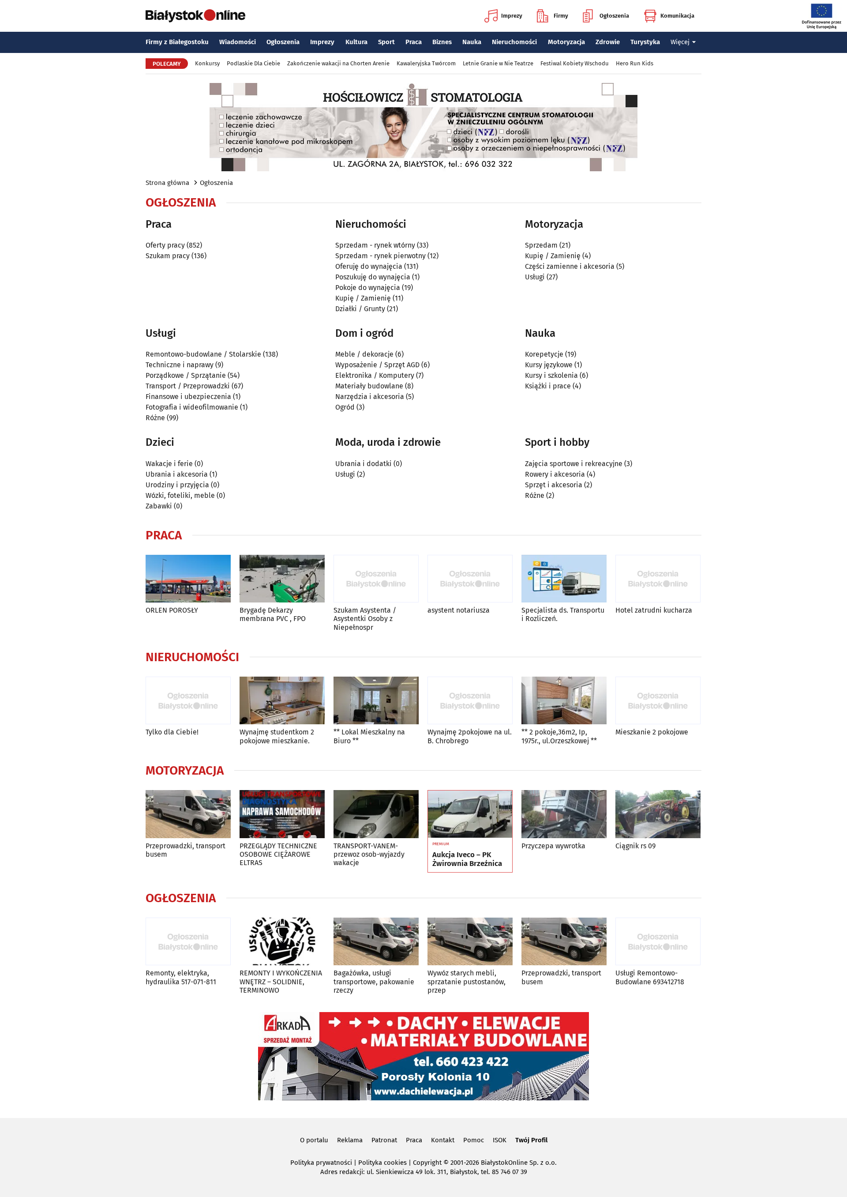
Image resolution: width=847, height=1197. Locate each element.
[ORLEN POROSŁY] (188, 579)
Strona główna (167, 183)
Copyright (427, 1163)
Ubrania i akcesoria (177, 474)
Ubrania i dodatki (363, 463)
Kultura (356, 42)
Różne (155, 418)
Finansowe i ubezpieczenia (188, 396)
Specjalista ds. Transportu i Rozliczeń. (562, 614)
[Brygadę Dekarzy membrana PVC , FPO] (282, 579)
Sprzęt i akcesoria (553, 485)
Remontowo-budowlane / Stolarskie (203, 354)
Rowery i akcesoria (555, 474)
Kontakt (442, 1140)
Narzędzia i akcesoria (369, 396)
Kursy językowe (549, 365)
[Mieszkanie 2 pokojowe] (658, 701)
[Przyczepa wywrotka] (564, 814)
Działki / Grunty (360, 309)
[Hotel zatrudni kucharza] (658, 579)
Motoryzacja (566, 42)
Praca (413, 42)
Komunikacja (677, 15)
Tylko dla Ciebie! (172, 732)
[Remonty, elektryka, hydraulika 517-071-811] (188, 942)
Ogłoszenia (614, 15)
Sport (386, 42)
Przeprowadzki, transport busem (185, 850)
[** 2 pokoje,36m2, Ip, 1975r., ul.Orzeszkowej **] (564, 701)
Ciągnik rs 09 (635, 846)
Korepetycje (544, 354)
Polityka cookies (382, 1163)
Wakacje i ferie (169, 463)
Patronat (384, 1140)
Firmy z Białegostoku (177, 42)
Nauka (471, 42)
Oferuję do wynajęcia (368, 266)
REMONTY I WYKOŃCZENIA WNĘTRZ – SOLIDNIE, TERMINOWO (281, 981)
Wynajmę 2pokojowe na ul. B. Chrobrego (469, 736)
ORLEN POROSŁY (172, 610)
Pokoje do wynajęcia (367, 287)
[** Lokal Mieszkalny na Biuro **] (376, 701)
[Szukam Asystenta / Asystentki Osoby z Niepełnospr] (376, 579)
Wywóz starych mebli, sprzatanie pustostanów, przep (466, 981)
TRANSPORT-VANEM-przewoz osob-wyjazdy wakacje (369, 854)
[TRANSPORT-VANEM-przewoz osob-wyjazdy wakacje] (376, 814)
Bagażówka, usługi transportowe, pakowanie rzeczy (374, 981)
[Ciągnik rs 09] (658, 814)
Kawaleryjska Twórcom (426, 63)
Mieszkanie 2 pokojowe (651, 732)
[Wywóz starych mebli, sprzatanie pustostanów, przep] (470, 942)
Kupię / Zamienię (363, 298)
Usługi (535, 277)
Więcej (680, 42)
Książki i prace (548, 386)
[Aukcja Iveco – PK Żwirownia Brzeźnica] (470, 814)
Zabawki (159, 506)
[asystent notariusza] (470, 579)
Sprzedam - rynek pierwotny (380, 256)
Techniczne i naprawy (180, 365)
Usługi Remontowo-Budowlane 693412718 (649, 977)
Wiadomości (237, 42)
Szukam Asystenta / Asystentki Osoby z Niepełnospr (365, 618)
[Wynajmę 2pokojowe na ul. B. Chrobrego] (470, 701)
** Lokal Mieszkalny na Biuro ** (369, 736)
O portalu (314, 1140)
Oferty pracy (165, 245)
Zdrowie (608, 42)
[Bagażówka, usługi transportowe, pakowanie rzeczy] (376, 942)
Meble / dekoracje (364, 354)
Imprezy (511, 15)
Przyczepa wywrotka (553, 846)
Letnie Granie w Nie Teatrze (498, 63)
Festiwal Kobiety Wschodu (574, 63)
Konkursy (207, 63)
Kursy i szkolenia (551, 375)
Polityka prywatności (321, 1163)
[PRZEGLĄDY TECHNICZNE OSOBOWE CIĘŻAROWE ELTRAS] (282, 814)
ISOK (499, 1140)
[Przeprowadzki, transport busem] (188, 814)
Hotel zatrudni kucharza (653, 610)
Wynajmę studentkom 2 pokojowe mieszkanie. (277, 736)
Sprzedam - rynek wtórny (375, 245)
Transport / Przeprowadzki (188, 386)
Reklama (350, 1140)
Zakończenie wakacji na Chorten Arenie (338, 63)
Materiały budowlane (369, 386)
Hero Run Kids (634, 63)
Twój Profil (531, 1140)
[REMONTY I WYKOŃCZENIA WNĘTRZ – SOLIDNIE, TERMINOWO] (282, 942)
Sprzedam (541, 245)
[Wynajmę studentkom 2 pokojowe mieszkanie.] (282, 701)
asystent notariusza (458, 610)
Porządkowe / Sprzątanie (186, 375)
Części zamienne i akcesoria (570, 266)
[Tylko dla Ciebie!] (188, 701)
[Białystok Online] (195, 16)
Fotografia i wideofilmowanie (192, 407)
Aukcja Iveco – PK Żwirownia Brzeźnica (467, 859)
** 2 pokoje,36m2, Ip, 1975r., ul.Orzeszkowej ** (559, 736)
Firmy (561, 15)
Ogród (345, 407)
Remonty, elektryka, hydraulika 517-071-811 (181, 977)
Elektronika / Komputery (374, 375)
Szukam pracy (168, 256)
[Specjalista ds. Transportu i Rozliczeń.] (564, 579)
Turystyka (645, 42)
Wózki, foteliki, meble (180, 495)
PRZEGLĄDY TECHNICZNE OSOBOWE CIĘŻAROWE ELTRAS (278, 854)
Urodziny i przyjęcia (177, 485)
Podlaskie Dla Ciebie (253, 63)
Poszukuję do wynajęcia (372, 277)
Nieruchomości (514, 42)
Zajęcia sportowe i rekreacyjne (573, 463)
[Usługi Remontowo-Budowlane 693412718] (658, 942)
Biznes (442, 42)
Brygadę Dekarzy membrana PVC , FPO (273, 614)
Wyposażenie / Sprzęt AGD (377, 365)
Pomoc (473, 1140)
